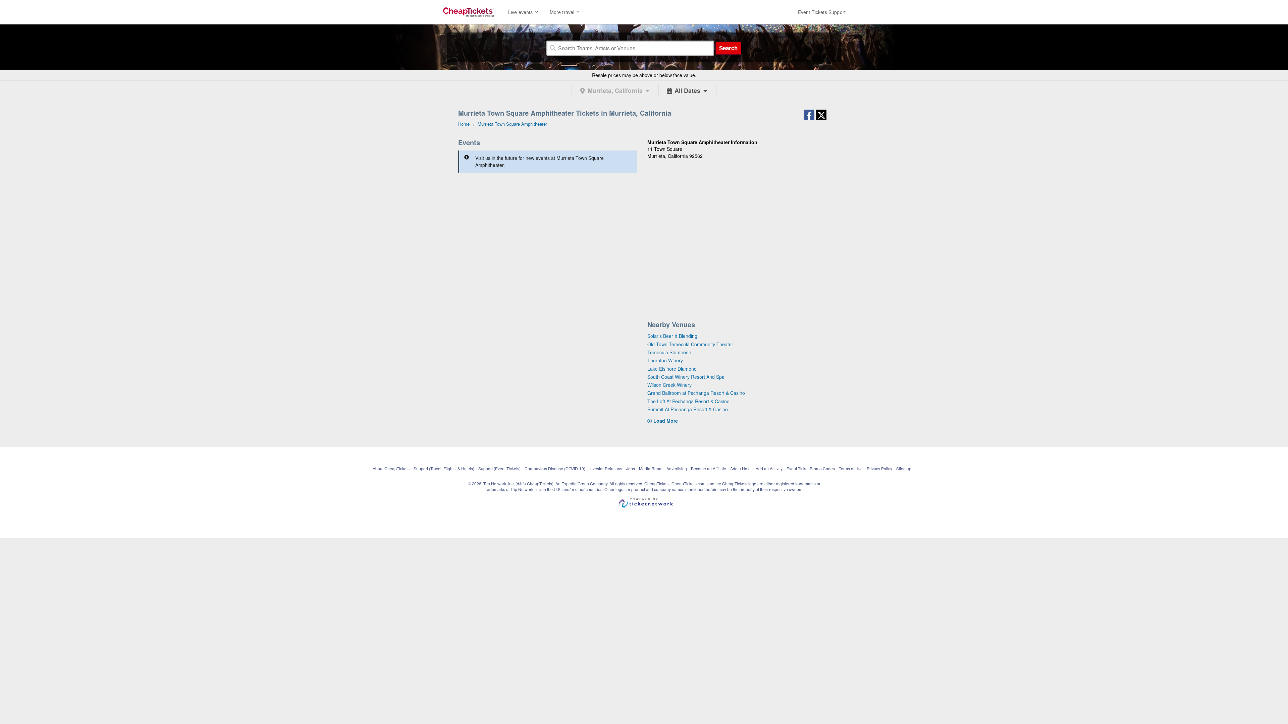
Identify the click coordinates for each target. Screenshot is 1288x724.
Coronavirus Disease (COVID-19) (555, 468)
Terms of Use (851, 468)
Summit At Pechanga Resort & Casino (687, 409)
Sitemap (903, 468)
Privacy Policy (879, 468)
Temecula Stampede (669, 352)
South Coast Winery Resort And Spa (685, 376)
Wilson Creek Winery (669, 384)
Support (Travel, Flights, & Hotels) (444, 468)
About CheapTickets (391, 468)
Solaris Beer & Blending (672, 336)
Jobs (630, 468)
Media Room (650, 468)
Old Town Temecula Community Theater (690, 344)
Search (728, 48)
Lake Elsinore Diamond (672, 368)
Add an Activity (769, 468)
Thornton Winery (665, 360)
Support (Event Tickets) (499, 468)
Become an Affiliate (708, 468)
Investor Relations (605, 468)
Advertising (676, 468)
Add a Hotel (741, 468)
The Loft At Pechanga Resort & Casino (688, 401)
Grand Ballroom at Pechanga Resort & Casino (696, 392)
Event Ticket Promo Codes (811, 468)
